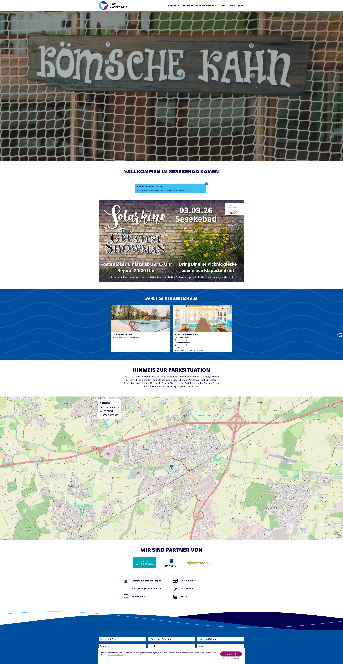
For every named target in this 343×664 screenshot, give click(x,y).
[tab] (339, 335)
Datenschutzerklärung (115, 655)
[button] (171, 468)
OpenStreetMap (332, 538)
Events (231, 5)
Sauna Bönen (106, 645)
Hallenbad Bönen (207, 639)
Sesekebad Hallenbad (186, 334)
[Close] (206, 183)
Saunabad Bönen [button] (205, 5)
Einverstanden (231, 653)
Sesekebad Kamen (109, 639)
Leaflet (325, 538)
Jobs (240, 5)
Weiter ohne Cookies (231, 658)
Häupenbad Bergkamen (161, 639)
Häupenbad (173, 5)
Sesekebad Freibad (123, 334)
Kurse (222, 5)
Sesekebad (188, 5)
